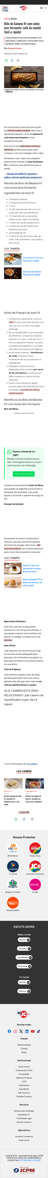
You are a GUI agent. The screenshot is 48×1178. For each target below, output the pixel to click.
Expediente (24, 1089)
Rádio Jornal (24, 1140)
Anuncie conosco (24, 1122)
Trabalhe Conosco (24, 1096)
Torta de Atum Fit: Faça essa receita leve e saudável (33, 259)
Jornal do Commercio (24, 1136)
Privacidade (24, 1074)
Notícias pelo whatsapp (24, 1111)
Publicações (24, 1085)
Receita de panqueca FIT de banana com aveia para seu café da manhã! (32, 582)
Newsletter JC (24, 1114)
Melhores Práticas (24, 1078)
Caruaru (24, 948)
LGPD (24, 1081)
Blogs (24, 1052)
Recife (24, 939)
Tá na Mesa (31, 764)
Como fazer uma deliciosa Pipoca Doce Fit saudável (32, 273)
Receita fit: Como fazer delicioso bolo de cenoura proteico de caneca (32, 568)
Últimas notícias (24, 1045)
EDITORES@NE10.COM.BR (30, 1160)
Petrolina (24, 966)
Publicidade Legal (24, 1118)
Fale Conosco (24, 1092)
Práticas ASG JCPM (24, 1070)
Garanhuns (24, 957)
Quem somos (24, 1066)
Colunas (24, 1048)
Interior (24, 991)
